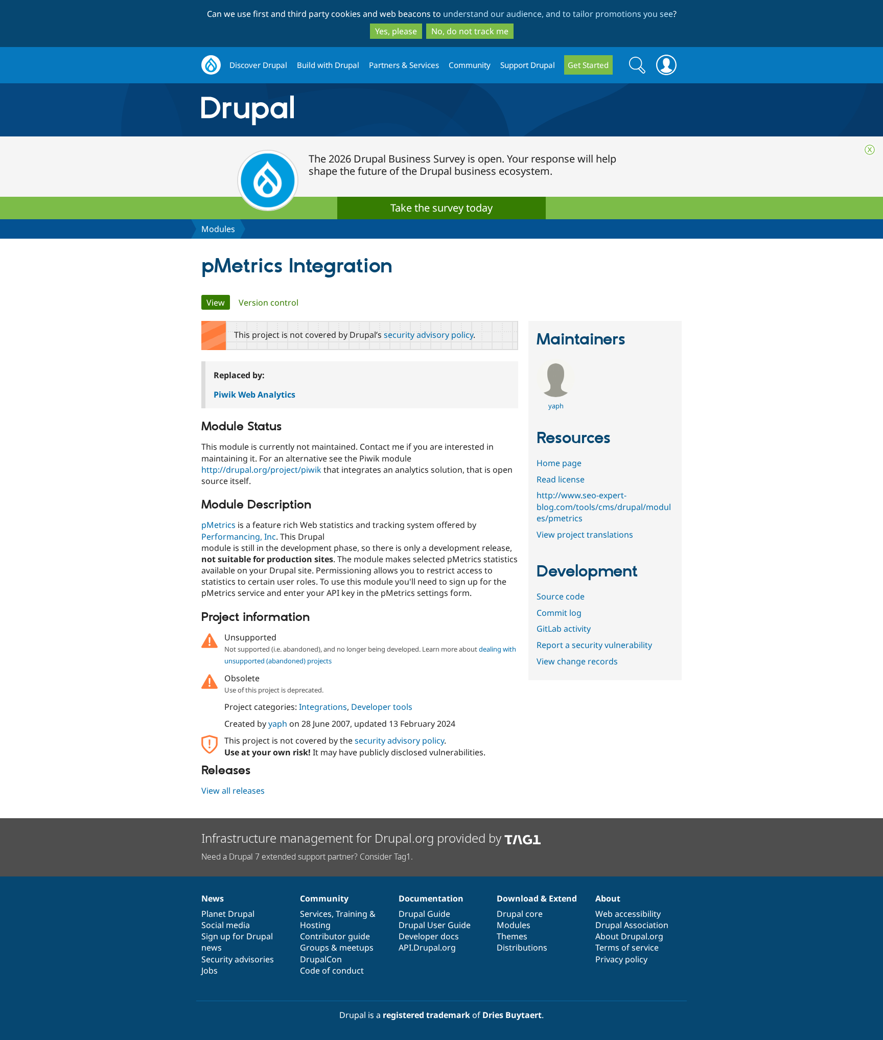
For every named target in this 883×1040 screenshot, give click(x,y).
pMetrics (218, 524)
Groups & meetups (337, 947)
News (212, 898)
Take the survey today (441, 208)
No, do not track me (469, 31)
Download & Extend (537, 898)
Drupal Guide (424, 913)
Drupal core (520, 913)
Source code (561, 596)
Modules (218, 229)
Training (351, 913)
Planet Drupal (227, 913)
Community (470, 65)
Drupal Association (631, 925)
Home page (559, 463)
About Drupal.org (629, 936)
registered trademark (426, 1015)
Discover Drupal (258, 65)
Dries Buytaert (512, 1015)
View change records (577, 661)
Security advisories (237, 959)
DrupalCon (321, 959)
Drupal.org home (211, 65)
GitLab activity (564, 628)
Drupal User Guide (435, 925)
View (218, 302)
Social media (225, 925)
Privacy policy (621, 959)
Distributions (522, 947)
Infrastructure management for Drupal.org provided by (352, 837)
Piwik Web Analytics (254, 394)
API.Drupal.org (427, 947)
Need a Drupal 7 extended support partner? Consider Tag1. (307, 856)
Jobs (209, 970)
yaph (277, 723)
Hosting (315, 925)
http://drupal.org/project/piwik (261, 469)
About (607, 898)
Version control (268, 302)
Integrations (323, 706)
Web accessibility (628, 913)
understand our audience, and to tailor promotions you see (558, 13)
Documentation (431, 898)
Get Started (588, 65)
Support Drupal (527, 65)
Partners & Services (404, 65)
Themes (512, 936)
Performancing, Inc (238, 536)
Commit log (559, 612)
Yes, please (396, 31)
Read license (561, 479)
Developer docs (429, 936)
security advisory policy (428, 334)
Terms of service (627, 947)
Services (316, 913)
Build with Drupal (328, 65)
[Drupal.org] (338, 110)
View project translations (585, 534)
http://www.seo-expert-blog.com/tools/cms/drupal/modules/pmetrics (604, 506)
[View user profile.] (556, 394)
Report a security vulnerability (594, 645)
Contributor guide (335, 936)
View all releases (233, 790)
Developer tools (381, 706)
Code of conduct (332, 970)
